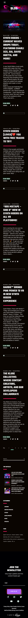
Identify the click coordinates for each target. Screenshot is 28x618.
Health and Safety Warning (9, 610)
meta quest (17, 537)
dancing (5, 537)
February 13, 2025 (7, 128)
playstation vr (20, 539)
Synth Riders (15, 35)
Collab (21, 534)
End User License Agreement (18, 608)
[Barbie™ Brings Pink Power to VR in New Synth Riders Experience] (14, 275)
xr (14, 541)
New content (13, 539)
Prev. (4, 448)
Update (9, 541)
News (5, 518)
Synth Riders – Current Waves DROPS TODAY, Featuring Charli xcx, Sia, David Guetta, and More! (13, 48)
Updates (6, 521)
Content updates (8, 510)
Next (25, 448)
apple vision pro (7, 534)
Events (6, 513)
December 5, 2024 (7, 285)
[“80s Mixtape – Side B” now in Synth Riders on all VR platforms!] (14, 194)
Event (12, 537)
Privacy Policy (7, 607)
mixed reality (6, 539)
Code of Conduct (13, 607)
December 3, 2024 (7, 371)
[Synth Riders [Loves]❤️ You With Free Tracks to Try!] (14, 119)
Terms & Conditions (20, 610)
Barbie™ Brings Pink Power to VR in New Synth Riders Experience (13, 294)
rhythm (5, 541)
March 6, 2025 (6, 35)
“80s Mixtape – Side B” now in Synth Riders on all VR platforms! (13, 213)
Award (13, 534)
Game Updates (8, 516)
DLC (9, 537)
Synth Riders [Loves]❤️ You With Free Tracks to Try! (13, 136)
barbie (17, 534)
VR (12, 541)
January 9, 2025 (6, 204)
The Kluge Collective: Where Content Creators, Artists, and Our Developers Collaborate (13, 384)
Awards (6, 507)
